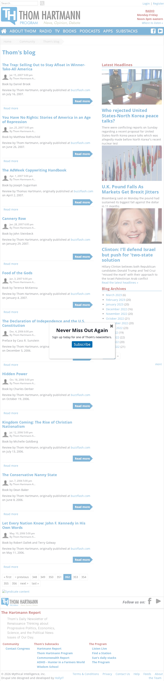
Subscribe (82, 344)
